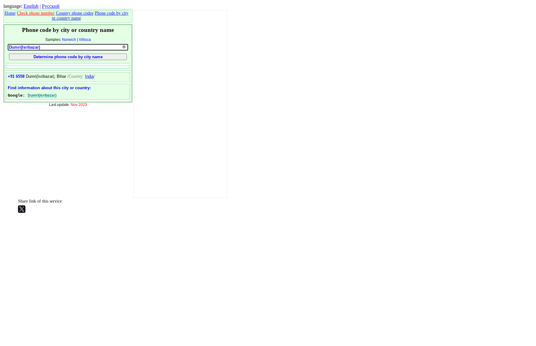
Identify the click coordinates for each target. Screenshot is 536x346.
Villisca (85, 39)
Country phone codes (74, 13)
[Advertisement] (180, 103)
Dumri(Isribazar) (42, 95)
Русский (51, 6)
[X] (21, 209)
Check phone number (35, 13)
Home (10, 13)
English (31, 6)
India (89, 76)
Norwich (69, 39)
